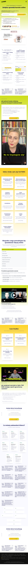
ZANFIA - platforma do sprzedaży (20, 559)
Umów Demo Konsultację (13, 421)
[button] (26, 1)
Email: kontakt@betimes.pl (9, 557)
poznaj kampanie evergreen (7, 187)
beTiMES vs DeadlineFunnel (5, 561)
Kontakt (2, 557)
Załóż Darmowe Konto (21, 16)
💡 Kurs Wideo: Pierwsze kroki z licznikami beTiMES (8, 559)
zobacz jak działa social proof (7, 222)
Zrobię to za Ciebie (8, 558)
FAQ (4, 557)
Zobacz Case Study (7, 345)
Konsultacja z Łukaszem (17, 557)
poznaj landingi (20, 222)
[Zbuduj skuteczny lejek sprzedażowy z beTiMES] (3, 1)
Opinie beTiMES (3, 558)
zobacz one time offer (20, 188)
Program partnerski (23, 557)
